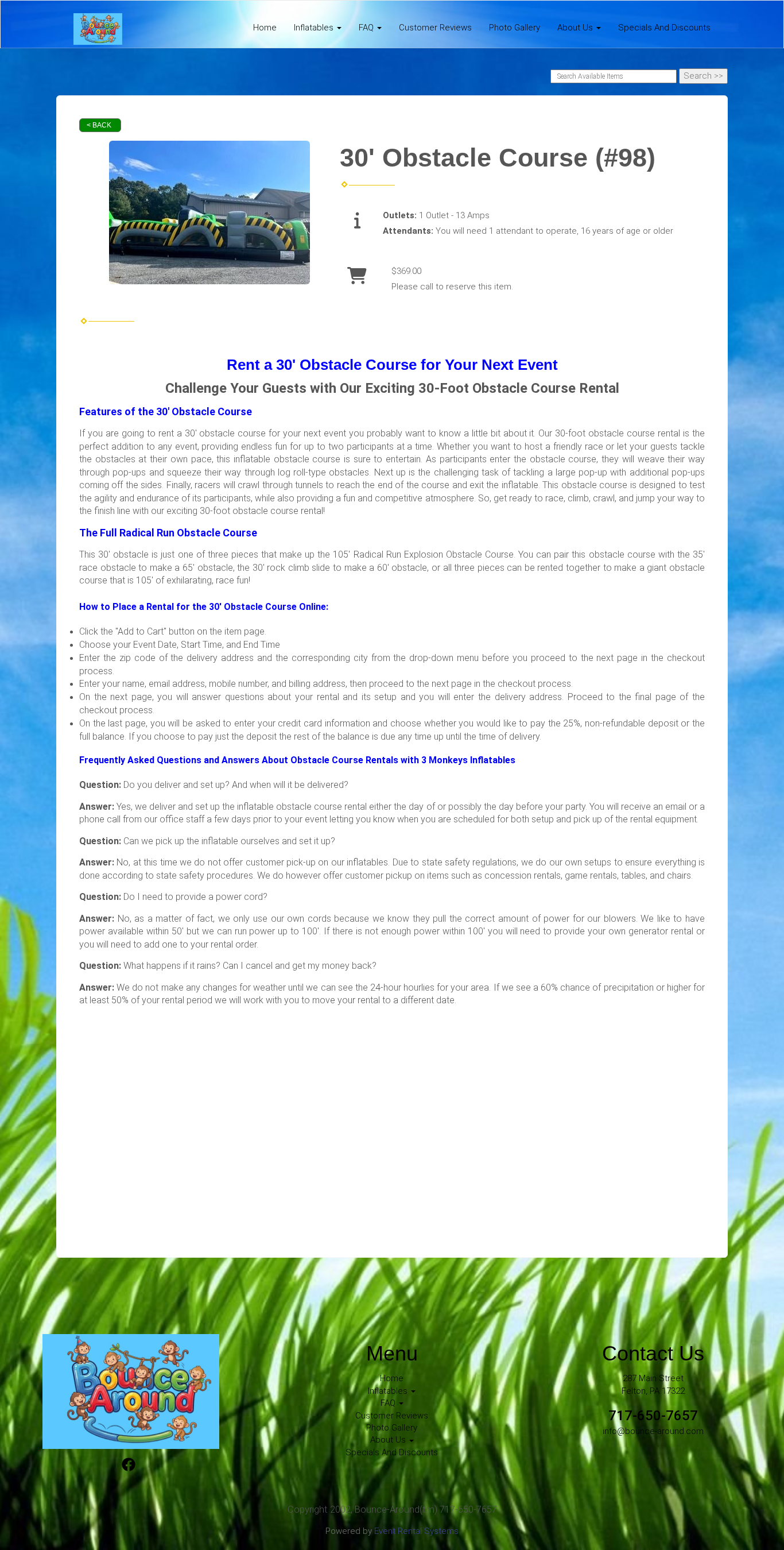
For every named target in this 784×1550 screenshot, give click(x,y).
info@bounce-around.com (653, 1431)
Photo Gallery (514, 27)
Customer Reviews (435, 27)
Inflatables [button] (315, 27)
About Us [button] (576, 27)
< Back (99, 125)
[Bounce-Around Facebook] (128, 1466)
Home (265, 27)
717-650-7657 (653, 1416)
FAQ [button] (367, 27)
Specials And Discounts (664, 27)
